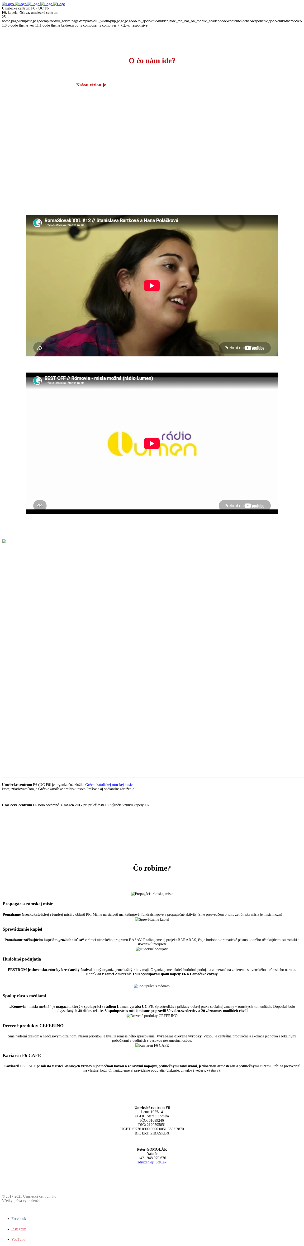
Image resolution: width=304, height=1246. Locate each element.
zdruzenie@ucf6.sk (152, 1162)
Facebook (18, 1219)
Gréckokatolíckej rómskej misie (109, 785)
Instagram (18, 1229)
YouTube (18, 1239)
